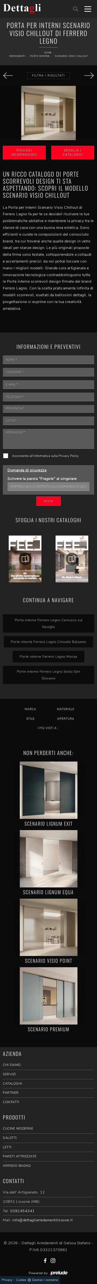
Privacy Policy (69, 456)
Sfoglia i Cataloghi (73, 153)
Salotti (10, 1138)
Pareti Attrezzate (20, 1156)
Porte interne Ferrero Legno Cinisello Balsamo (48, 641)
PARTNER (11, 1093)
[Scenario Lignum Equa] (48, 858)
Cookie (21, 1280)
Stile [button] (30, 719)
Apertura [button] (65, 719)
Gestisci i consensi (45, 1280)
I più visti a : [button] (48, 728)
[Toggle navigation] (87, 8)
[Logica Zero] (89, 75)
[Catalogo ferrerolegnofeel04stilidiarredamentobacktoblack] (72, 559)
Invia (48, 501)
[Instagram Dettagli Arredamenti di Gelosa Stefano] (53, 1260)
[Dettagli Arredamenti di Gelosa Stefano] (32, 8)
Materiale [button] (65, 709)
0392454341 (22, 1211)
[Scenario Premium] (48, 996)
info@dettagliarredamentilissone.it (42, 1220)
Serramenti (17, 56)
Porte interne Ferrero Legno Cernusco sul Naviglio (48, 623)
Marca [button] (30, 709)
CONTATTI (11, 1102)
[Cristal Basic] (8, 75)
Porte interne (40, 56)
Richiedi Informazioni (24, 153)
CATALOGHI (12, 1083)
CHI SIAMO (12, 1065)
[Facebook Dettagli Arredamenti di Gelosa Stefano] (45, 1260)
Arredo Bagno (17, 1166)
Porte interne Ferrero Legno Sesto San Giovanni (48, 675)
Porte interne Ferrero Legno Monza (48, 656)
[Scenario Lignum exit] (48, 790)
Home (48, 52)
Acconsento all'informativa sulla (45, 456)
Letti (7, 1147)
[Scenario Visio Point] (48, 927)
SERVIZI (9, 1074)
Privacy (7, 1280)
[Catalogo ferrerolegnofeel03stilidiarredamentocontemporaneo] (25, 559)
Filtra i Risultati (48, 75)
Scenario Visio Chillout (71, 56)
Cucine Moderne (18, 1128)
